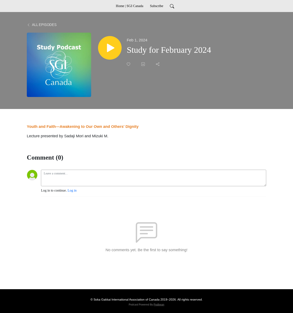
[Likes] (128, 64)
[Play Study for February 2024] (110, 48)
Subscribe (156, 6)
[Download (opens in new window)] (143, 64)
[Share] (158, 64)
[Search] (172, 6)
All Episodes (44, 25)
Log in (72, 190)
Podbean (159, 304)
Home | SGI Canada (129, 6)
